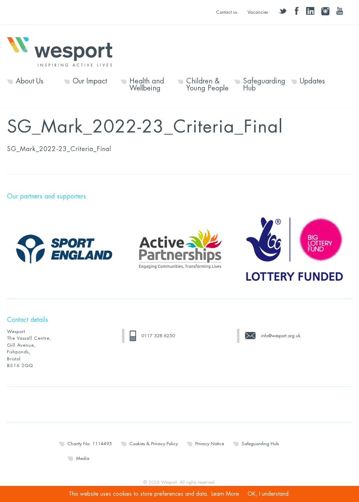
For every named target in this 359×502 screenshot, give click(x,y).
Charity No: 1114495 (89, 443)
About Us (29, 81)
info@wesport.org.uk (280, 335)
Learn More (225, 494)
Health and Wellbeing (146, 85)
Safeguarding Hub (264, 85)
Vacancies (258, 12)
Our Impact (90, 81)
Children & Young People (207, 85)
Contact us (226, 12)
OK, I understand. (269, 494)
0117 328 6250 (158, 335)
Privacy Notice (209, 443)
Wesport (63, 51)
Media (82, 458)
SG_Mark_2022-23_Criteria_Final (59, 149)
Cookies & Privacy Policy (153, 443)
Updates (312, 81)
